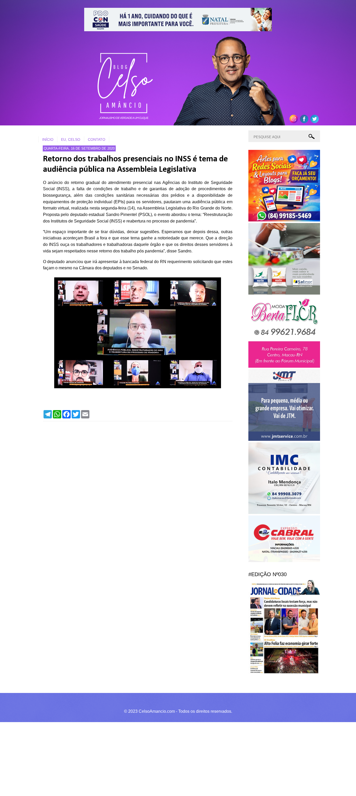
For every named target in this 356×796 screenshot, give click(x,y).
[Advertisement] (156, 758)
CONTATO (96, 139)
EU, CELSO (70, 139)
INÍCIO (47, 139)
